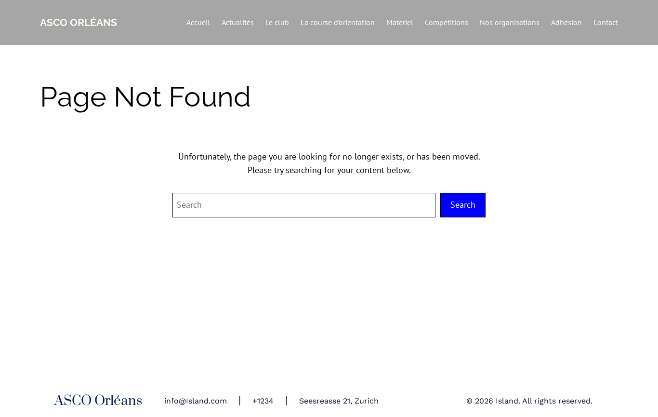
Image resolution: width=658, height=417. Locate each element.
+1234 (263, 400)
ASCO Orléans (78, 22)
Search (462, 204)
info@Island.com (195, 400)
